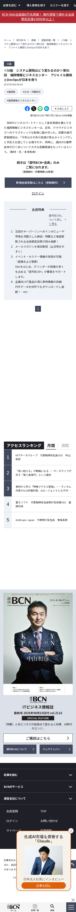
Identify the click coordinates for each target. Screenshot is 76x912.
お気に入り (63, 108)
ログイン (12, 821)
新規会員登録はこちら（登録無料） (38, 182)
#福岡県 (11, 91)
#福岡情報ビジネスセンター (21, 100)
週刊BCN (21, 40)
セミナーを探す (59, 5)
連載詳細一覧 (48, 40)
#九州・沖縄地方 (32, 91)
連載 (33, 40)
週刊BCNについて (16, 749)
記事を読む (10, 5)
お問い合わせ (49, 821)
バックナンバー (51, 749)
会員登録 (12, 811)
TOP (43, 811)
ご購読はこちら (38, 738)
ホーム (7, 40)
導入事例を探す (36, 5)
